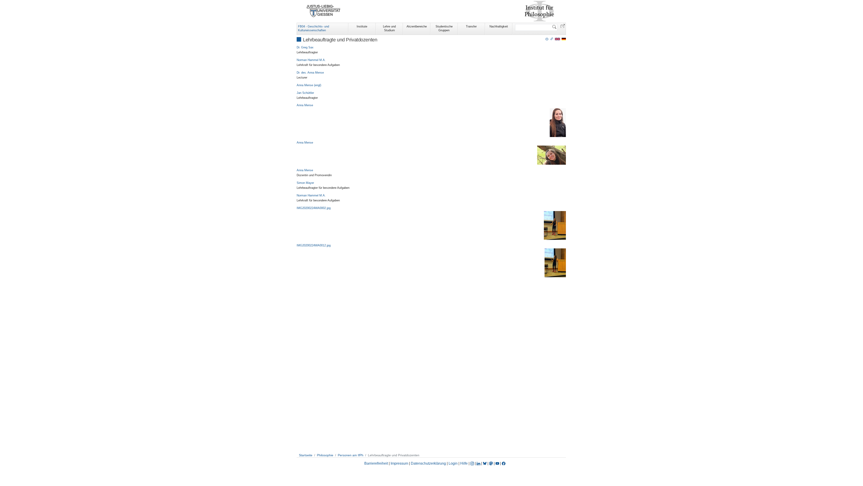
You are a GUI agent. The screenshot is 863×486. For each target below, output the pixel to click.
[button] (563, 25)
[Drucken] (546, 38)
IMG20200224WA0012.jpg (314, 245)
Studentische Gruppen (444, 28)
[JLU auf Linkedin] (479, 463)
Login (453, 463)
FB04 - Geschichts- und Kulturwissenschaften (313, 28)
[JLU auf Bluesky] (485, 463)
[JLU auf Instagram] (472, 463)
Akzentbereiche (417, 26)
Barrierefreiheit (376, 463)
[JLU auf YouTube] (497, 463)
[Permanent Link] (552, 38)
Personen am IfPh (350, 455)
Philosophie (325, 455)
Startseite (305, 455)
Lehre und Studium (389, 28)
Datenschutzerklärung (428, 463)
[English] (557, 38)
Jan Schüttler (305, 92)
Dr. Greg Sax (305, 47)
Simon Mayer (305, 182)
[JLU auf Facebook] (503, 463)
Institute (362, 26)
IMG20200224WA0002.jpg (314, 208)
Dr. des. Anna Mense (310, 72)
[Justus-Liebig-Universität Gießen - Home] (323, 11)
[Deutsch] (564, 38)
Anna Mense (305, 105)
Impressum (399, 463)
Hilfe (464, 463)
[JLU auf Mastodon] (491, 463)
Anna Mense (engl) (309, 85)
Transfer (471, 26)
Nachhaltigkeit (498, 26)
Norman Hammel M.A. (311, 60)
